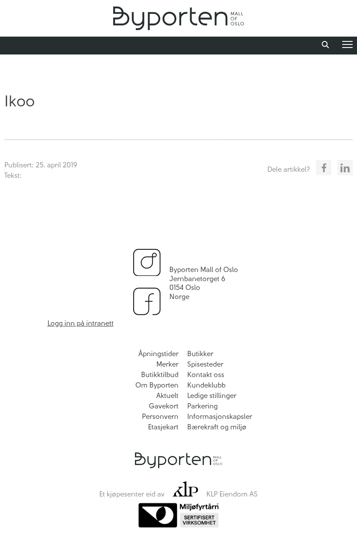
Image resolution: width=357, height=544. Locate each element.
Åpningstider (158, 354)
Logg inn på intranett (80, 323)
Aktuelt (167, 395)
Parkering (202, 406)
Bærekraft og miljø (216, 427)
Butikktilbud (159, 375)
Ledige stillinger (211, 395)
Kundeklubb (206, 385)
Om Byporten (156, 385)
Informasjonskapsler (219, 416)
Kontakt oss (205, 375)
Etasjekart (163, 427)
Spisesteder (205, 364)
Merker (167, 364)
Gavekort (163, 406)
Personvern (160, 416)
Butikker (200, 354)
